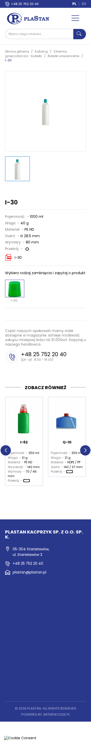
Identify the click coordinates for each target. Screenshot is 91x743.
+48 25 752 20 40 (25, 4)
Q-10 (67, 442)
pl (74, 3)
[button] (6, 450)
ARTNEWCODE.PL (56, 714)
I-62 (24, 442)
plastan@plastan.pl (29, 572)
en (84, 3)
